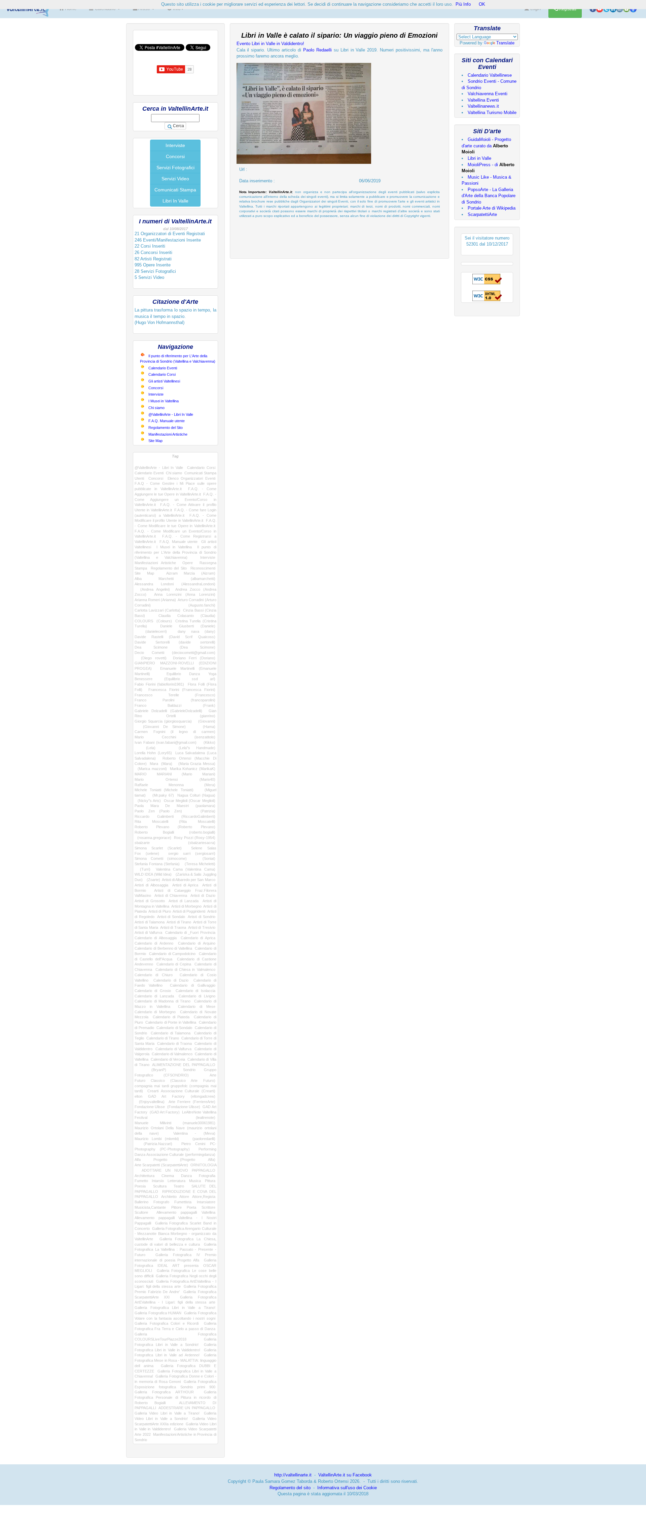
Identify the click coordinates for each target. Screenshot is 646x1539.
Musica (195, 1181)
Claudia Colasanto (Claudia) (186, 616)
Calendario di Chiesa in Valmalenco (185, 969)
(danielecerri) (151, 631)
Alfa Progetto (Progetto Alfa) (175, 1160)
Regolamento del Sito (165, 428)
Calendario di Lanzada (154, 996)
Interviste (175, 145)
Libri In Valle (175, 201)
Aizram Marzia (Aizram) (190, 573)
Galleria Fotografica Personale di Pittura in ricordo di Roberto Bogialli (175, 1397)
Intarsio (158, 1181)
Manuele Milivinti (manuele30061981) (175, 1123)
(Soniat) (204, 858)
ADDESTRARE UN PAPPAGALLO (186, 1408)
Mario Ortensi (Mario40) (175, 779)
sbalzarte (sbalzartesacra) (175, 843)
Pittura (210, 1181)
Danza (186, 1176)
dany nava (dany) (196, 631)
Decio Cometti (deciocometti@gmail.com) (175, 653)
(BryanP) (150, 1070)
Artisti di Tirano (179, 922)
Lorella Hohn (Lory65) (153, 753)
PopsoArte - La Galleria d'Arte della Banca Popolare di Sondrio (488, 196)
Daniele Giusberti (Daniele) (187, 626)
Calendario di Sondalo (174, 1028)
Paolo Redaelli (317, 49)
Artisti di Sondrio (201, 917)
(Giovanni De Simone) (160, 727)
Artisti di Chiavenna (170, 895)
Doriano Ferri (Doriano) (194, 658)
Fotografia (207, 1176)
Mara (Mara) (161, 764)
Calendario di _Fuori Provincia (190, 932)
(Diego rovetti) (151, 658)
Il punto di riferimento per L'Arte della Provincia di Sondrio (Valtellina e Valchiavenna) (175, 552)
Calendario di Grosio (153, 991)
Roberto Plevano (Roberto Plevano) (175, 827)
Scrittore (208, 1207)
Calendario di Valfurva (173, 1049)
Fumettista (182, 1202)
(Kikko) (207, 742)
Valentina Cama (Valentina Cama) (185, 869)
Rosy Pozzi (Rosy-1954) (194, 838)
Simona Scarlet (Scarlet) (158, 848)
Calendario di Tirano (162, 1038)
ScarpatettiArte (482, 214)
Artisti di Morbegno (186, 906)
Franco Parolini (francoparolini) (175, 700)
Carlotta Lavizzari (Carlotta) (157, 610)
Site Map (155, 441)
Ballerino (141, 1202)
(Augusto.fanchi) (192, 605)
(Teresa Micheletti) (198, 864)
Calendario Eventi (162, 368)
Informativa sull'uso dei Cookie (347, 1487)
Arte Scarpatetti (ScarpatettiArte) (161, 1165)
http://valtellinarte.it (293, 1474)
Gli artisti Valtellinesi (164, 381)
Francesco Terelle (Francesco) (175, 695)
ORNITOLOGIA (203, 1165)
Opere (187, 563)
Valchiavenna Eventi (487, 93)
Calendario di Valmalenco (172, 1054)
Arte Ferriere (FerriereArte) (192, 1102)
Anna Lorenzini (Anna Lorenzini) (184, 594)
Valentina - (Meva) (194, 1133)
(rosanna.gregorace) (153, 838)
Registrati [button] (567, 9)
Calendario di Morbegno (155, 1012)
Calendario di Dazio (170, 980)
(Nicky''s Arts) (148, 801)
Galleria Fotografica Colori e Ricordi (167, 1323)
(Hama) (204, 727)
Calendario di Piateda (171, 1017)
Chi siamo (156, 408)
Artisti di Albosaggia (151, 885)
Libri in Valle (479, 158)
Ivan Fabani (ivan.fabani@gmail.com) (165, 742)
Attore (184, 1197)
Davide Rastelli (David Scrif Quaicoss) (175, 637)
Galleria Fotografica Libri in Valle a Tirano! (175, 1308)
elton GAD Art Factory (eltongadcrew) (175, 1096)
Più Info (463, 4)
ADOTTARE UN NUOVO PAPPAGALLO (178, 1170)
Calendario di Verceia (168, 1059)
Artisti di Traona (173, 927)
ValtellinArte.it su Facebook (345, 1474)
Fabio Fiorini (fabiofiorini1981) (159, 684)
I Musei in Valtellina (163, 401)
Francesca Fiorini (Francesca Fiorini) (181, 690)
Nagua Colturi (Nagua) (196, 795)
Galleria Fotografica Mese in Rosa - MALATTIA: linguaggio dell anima (175, 1360)
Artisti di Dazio (202, 895)
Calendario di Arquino (196, 943)
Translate (505, 42)
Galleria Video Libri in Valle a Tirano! (167, 1413)
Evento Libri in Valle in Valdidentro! (270, 43)
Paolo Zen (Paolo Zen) (158, 811)
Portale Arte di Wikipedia (491, 208)
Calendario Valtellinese (490, 75)
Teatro (179, 1186)
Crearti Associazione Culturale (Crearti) (181, 1091)
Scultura (160, 1186)
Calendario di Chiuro (154, 975)
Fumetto (141, 1181)
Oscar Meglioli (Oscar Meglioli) (189, 801)
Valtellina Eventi (483, 100)
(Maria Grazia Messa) (195, 764)
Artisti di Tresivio (201, 927)
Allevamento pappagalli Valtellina (185, 1212)
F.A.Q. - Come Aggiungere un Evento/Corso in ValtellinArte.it (175, 499)
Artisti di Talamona (150, 922)
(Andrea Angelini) (152, 589)
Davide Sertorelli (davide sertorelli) (175, 642)
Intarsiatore (206, 1202)
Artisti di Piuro (159, 911)
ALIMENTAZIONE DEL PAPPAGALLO (183, 1065)
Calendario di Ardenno (154, 943)
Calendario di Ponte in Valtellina (170, 1022)
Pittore (176, 1207)
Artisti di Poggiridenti (189, 911)
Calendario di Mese (196, 1006)
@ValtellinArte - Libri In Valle (170, 414)
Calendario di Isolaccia (195, 991)
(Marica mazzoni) (151, 769)
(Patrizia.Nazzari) (153, 1144)
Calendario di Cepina (173, 964)
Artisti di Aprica (185, 885)
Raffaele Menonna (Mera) (175, 785)
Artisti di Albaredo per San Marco (188, 880)
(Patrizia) (203, 811)
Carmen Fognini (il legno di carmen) (175, 732)
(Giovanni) (205, 721)
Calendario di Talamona (170, 1033)
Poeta (191, 1207)
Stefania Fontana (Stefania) (157, 864)
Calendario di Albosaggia (156, 938)
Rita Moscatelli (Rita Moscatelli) (175, 821)
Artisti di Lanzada (184, 901)
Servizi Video (175, 178)
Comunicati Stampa (175, 189)
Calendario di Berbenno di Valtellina (163, 948)
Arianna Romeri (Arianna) (155, 600)
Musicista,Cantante (150, 1207)
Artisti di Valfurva (148, 932)
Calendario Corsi (162, 374)
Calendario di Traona (174, 1043)
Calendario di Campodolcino (172, 954)
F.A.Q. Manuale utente (166, 421)
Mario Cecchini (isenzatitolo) (175, 737)
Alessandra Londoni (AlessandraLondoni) (175, 584)
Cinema (168, 1176)
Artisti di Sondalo (171, 917)
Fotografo (161, 1202)
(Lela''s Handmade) (191, 748)
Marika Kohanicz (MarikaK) (192, 769)
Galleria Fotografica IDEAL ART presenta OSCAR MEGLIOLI (175, 1265)
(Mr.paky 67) (161, 795)
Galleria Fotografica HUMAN (158, 1313)
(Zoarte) (152, 880)
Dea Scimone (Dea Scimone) (175, 647)
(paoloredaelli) (200, 1139)
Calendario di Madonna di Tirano (162, 1001)
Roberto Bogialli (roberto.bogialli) (175, 832)
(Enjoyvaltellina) (150, 1102)
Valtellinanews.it (483, 106)
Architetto (169, 1197)
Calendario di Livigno (197, 996)
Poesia (140, 1186)
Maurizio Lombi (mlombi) (157, 1139)
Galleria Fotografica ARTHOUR (164, 1392)
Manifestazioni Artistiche (167, 434)
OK (482, 4)
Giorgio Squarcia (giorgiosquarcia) (163, 721)
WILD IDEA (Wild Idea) (153, 874)
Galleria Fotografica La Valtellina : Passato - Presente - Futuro (175, 1249)
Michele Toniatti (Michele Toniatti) (164, 790)
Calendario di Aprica (198, 938)
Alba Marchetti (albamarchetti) (175, 579)
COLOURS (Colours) (153, 621)
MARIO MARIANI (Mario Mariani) (175, 774)
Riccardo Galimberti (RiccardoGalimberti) (175, 816)
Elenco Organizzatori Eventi (191, 478)
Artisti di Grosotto (150, 901)
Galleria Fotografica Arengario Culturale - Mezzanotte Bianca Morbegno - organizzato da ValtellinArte (175, 1233)
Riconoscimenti (202, 568)
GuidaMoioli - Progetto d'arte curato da (486, 145)
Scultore (141, 1212)
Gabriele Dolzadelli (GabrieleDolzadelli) (168, 711)
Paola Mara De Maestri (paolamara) (175, 806)
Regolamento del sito (290, 1487)
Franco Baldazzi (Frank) (175, 705)
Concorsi (175, 156)
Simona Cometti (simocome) (161, 858)
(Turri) (142, 869)
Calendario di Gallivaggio (192, 985)
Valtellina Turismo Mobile (492, 112)
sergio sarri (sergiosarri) (191, 853)
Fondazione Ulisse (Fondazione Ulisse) (167, 1107)
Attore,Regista (203, 1197)
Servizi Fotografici (175, 167)
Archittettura (144, 1176)
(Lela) (145, 748)
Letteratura (176, 1181)
